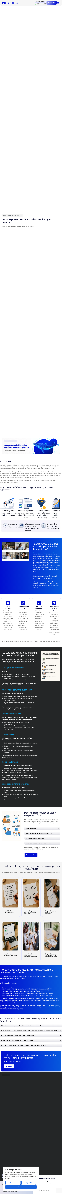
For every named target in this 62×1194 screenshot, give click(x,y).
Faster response (31, 828)
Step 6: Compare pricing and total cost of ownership (51, 955)
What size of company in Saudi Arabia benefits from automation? (21, 1026)
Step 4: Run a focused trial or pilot (10, 954)
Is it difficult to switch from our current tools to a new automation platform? (23, 1045)
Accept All (21, 1187)
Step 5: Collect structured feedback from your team (30, 956)
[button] (40, 2)
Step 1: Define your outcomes (8, 911)
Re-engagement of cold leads (35, 838)
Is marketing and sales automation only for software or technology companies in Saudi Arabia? (30, 1030)
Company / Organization (42, 1190)
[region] (21, 1179)
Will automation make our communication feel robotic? (17, 1035)
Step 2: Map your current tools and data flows (30, 912)
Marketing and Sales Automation (12, 215)
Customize (13, 1183)
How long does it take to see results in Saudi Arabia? (17, 1040)
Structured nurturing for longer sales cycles (39, 833)
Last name (51, 1184)
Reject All (29, 1183)
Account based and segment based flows (38, 843)
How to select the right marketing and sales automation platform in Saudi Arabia (31, 867)
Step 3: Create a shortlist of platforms (50, 912)
